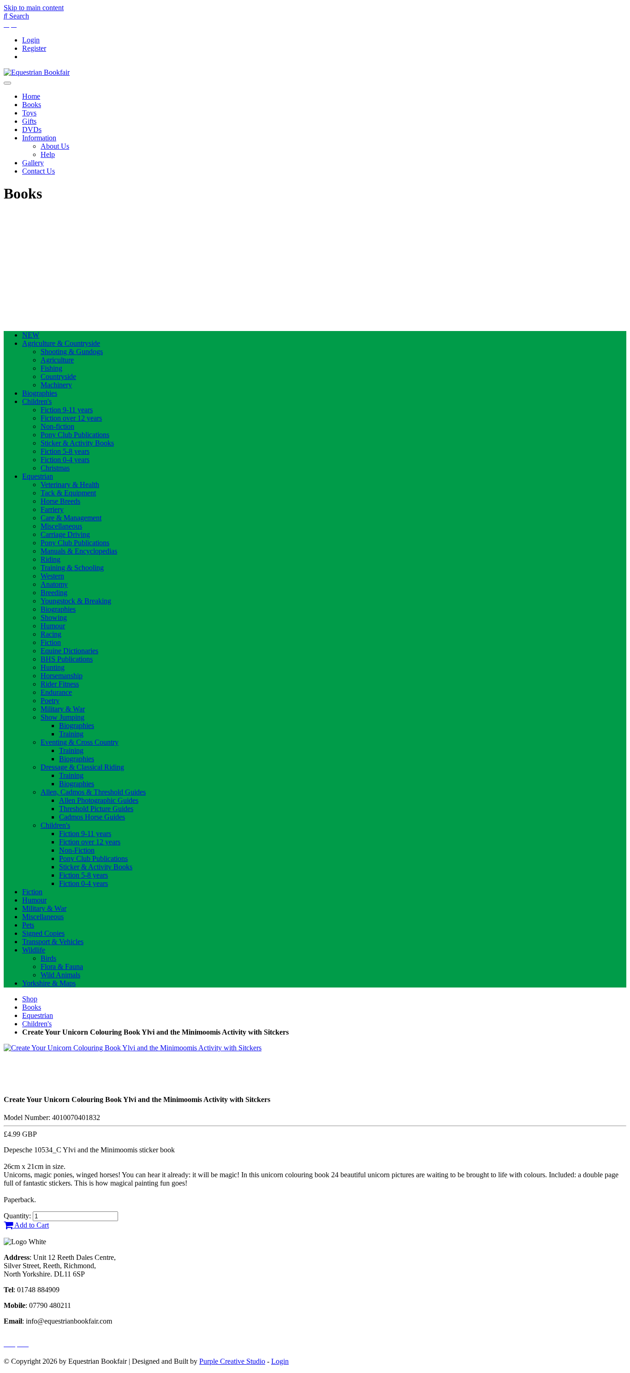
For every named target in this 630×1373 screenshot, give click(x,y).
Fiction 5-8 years (65, 451)
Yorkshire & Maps (49, 983)
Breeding (54, 592)
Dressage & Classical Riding (82, 767)
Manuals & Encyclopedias (79, 551)
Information (39, 138)
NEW (30, 335)
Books (31, 104)
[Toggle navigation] (7, 83)
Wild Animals (60, 975)
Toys (29, 113)
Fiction (51, 642)
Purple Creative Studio (232, 1361)
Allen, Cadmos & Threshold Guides (93, 792)
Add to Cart (31, 1225)
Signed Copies (43, 933)
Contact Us (38, 171)
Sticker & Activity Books (77, 443)
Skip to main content (34, 8)
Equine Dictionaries (69, 651)
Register (34, 48)
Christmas (55, 468)
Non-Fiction (77, 850)
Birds (48, 958)
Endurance (56, 692)
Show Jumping (62, 717)
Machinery (56, 385)
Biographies (39, 393)
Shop (29, 999)
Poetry (50, 701)
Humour (53, 626)
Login (31, 40)
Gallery (33, 163)
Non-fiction (57, 426)
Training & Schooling (72, 568)
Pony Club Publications (75, 435)
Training (71, 734)
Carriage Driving (65, 534)
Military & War (63, 709)
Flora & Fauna (62, 966)
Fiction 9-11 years (67, 410)
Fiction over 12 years (71, 418)
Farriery (52, 509)
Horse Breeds (60, 501)
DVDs (32, 129)
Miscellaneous (61, 526)
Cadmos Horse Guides (92, 817)
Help (48, 154)
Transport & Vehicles (52, 941)
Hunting (53, 667)
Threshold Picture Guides (96, 809)
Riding (50, 559)
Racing (51, 634)
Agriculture (57, 360)
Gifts (29, 121)
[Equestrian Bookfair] (37, 72)
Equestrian (37, 476)
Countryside (58, 376)
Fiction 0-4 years (65, 460)
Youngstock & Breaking (76, 601)
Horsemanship (62, 676)
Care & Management (71, 518)
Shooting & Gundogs (72, 351)
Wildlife (33, 950)
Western (52, 576)
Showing (54, 617)
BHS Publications (67, 659)
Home (31, 96)
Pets (28, 925)
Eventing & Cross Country (80, 742)
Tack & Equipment (68, 493)
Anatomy (54, 584)
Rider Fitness (60, 684)
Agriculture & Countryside (61, 343)
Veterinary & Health (70, 484)
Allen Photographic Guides (98, 800)
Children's (37, 401)
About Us (55, 146)
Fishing (51, 368)
